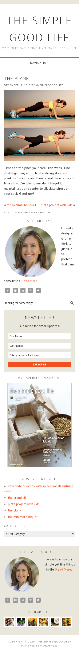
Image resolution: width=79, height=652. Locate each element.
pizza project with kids (57, 205)
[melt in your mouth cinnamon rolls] (66, 622)
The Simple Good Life (53, 641)
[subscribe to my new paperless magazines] (39, 425)
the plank (14, 510)
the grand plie (18, 498)
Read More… (30, 281)
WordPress (49, 645)
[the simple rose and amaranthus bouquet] (32, 622)
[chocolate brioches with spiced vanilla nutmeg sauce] (9, 622)
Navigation (39, 63)
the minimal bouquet (21, 205)
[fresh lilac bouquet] (21, 622)
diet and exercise (37, 212)
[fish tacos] (55, 622)
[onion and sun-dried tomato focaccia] (43, 622)
